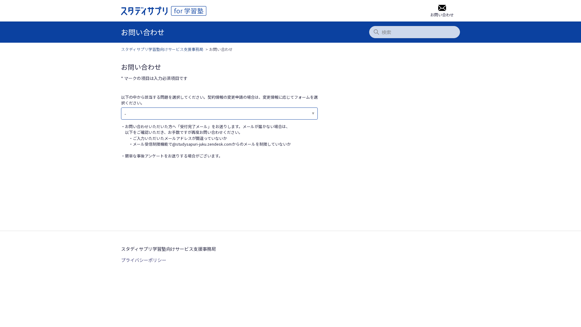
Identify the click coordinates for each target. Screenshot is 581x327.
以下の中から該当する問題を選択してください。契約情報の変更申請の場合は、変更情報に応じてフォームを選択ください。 (219, 100)
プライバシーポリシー (143, 260)
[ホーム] (163, 11)
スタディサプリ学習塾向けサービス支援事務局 (162, 49)
